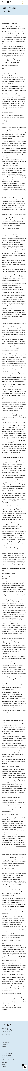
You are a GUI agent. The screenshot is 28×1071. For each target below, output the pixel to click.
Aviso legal (4, 1049)
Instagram (4, 1066)
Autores (4, 1040)
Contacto (4, 1046)
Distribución (5, 1044)
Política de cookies (6, 1055)
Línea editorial (5, 1042)
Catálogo (4, 1037)
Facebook (4, 1062)
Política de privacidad (7, 1053)
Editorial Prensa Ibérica (7, 1057)
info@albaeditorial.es (7, 37)
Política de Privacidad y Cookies (11, 865)
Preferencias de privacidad (8, 1060)
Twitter (3, 1064)
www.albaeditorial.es (12, 48)
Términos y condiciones (8, 1051)
